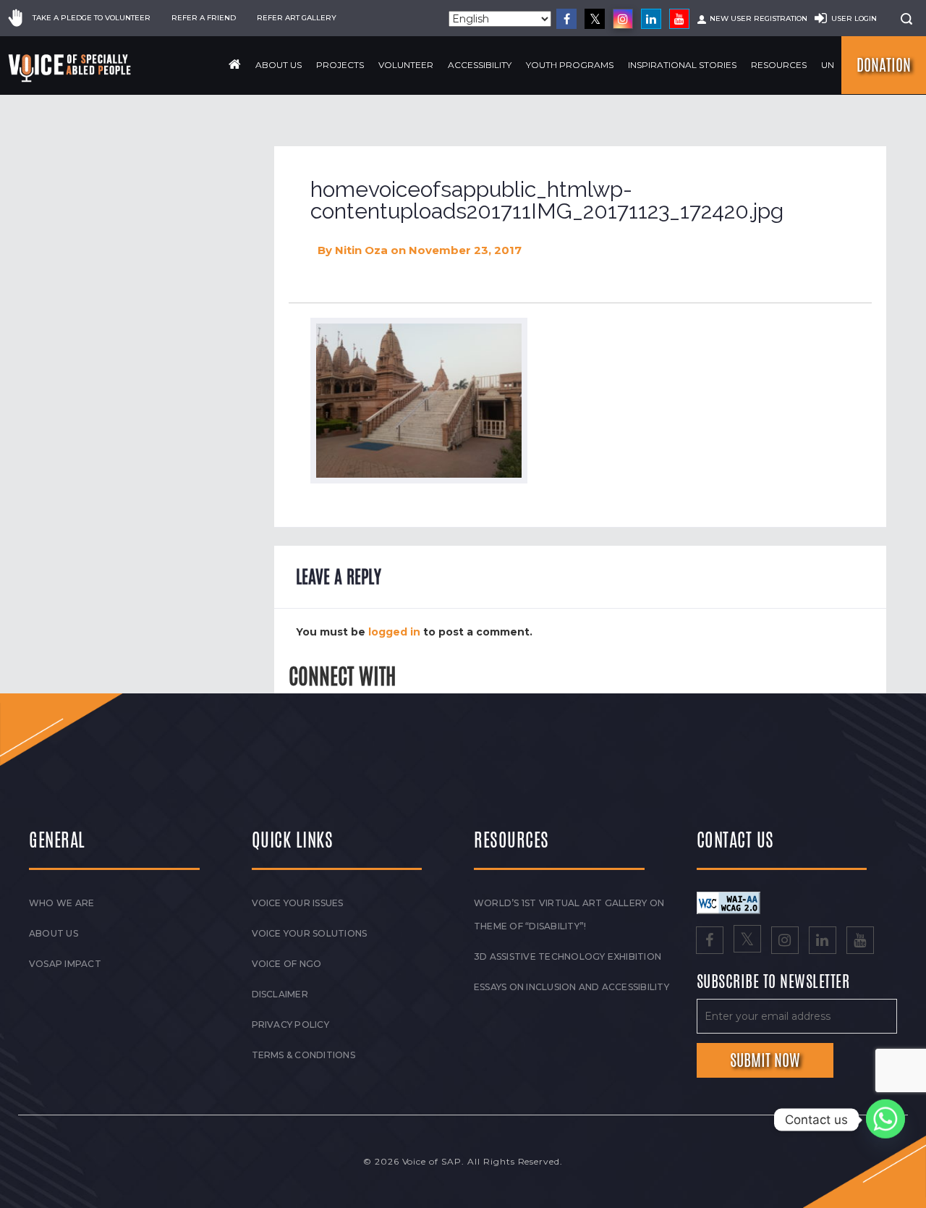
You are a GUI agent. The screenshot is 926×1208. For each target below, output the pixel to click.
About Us (278, 64)
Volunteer (405, 64)
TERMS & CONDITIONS (303, 1054)
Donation (884, 65)
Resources (779, 64)
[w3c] (728, 901)
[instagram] (623, 19)
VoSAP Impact (65, 963)
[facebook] (566, 19)
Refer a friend (203, 17)
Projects (340, 64)
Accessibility (479, 64)
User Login (854, 18)
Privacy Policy (290, 1024)
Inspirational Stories (682, 64)
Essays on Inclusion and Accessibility (571, 986)
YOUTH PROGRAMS (569, 64)
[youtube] (679, 19)
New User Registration (758, 18)
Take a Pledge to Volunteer (91, 17)
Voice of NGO (287, 963)
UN (827, 64)
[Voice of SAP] (70, 68)
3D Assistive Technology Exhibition (567, 956)
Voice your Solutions (310, 933)
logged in (394, 631)
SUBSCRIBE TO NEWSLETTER (773, 982)
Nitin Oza (361, 250)
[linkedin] (651, 19)
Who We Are (61, 902)
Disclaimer (280, 994)
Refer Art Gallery (296, 17)
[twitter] (595, 19)
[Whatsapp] (885, 1119)
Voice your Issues (298, 902)
